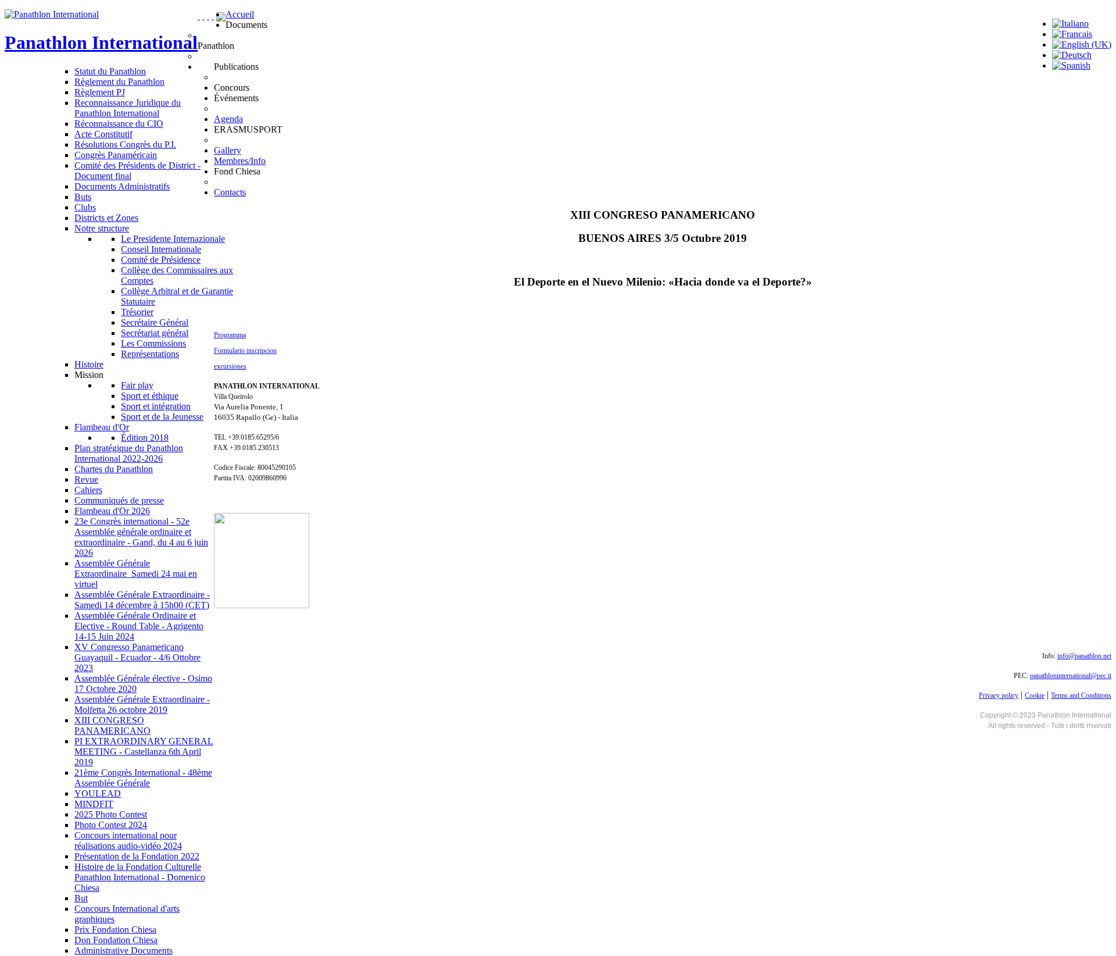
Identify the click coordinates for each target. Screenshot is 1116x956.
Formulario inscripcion (245, 351)
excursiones (230, 366)
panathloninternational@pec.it (1070, 676)
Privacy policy (998, 695)
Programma (230, 335)
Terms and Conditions (1081, 695)
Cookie (1035, 695)
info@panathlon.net (1084, 656)
